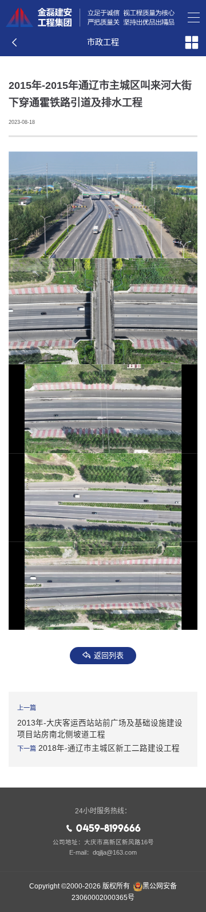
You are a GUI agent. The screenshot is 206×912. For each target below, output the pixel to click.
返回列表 (109, 655)
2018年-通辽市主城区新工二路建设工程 (109, 748)
